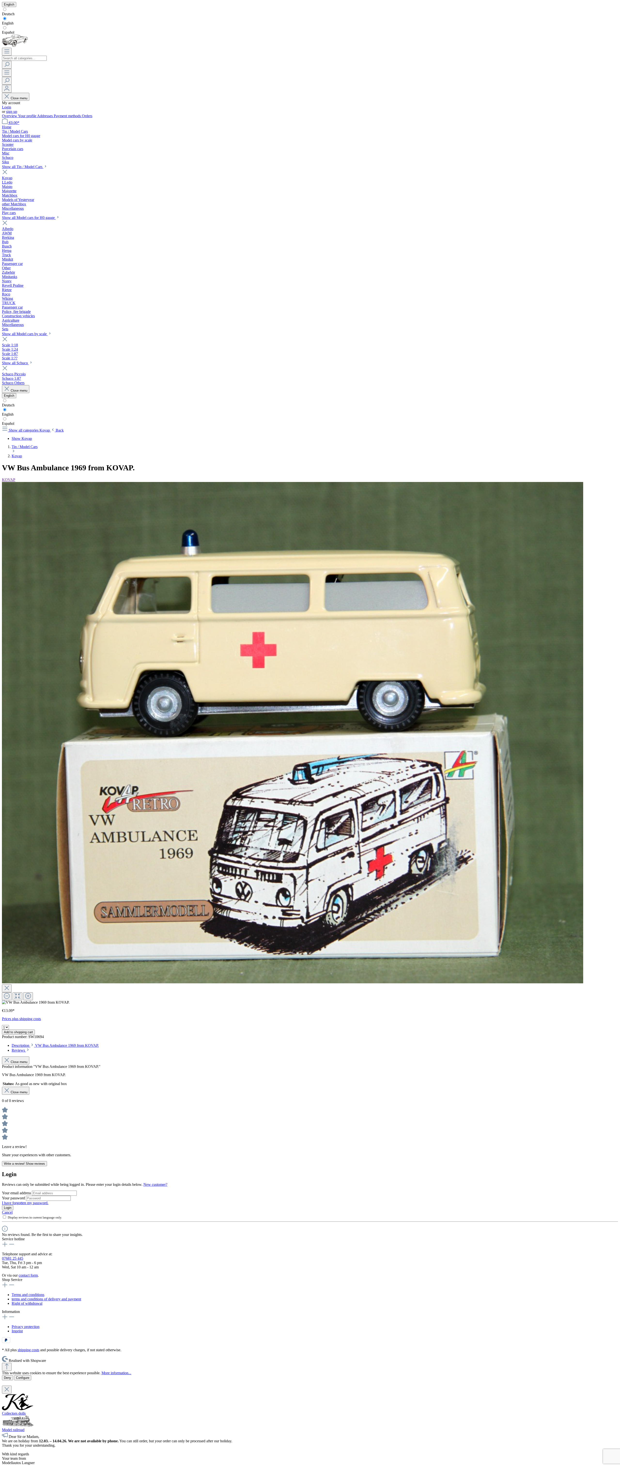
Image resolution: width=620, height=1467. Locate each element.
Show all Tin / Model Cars (22, 167)
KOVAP (8, 480)
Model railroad (13, 1430)
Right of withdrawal (27, 1303)
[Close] (7, 988)
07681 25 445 (12, 1258)
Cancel (7, 1212)
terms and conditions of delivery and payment (46, 1299)
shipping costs (28, 1350)
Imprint (17, 1331)
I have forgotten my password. (25, 1203)
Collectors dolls (14, 1413)
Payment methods (68, 116)
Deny (7, 1378)
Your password (14, 1198)
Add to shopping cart (18, 1032)
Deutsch (8, 14)
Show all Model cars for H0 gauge (29, 218)
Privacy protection (25, 1327)
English (8, 23)
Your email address (17, 1193)
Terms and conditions (28, 1295)
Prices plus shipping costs (21, 1019)
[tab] (55, 1045)
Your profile (27, 116)
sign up (11, 111)
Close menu (19, 98)
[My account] (7, 89)
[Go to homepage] (15, 45)
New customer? (155, 1184)
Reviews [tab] (19, 1050)
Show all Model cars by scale (25, 334)
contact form (28, 1275)
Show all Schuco (15, 363)
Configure (22, 1378)
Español (8, 32)
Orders (87, 116)
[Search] (7, 65)
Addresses (45, 116)
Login (6, 107)
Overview (10, 116)
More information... (116, 1373)
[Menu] (7, 52)
